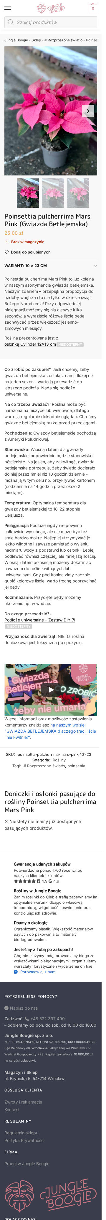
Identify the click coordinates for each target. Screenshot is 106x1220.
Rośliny (59, 760)
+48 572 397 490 (47, 1018)
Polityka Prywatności (24, 1140)
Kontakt (11, 1109)
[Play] (51, 690)
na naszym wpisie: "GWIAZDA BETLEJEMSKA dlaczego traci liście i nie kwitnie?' (50, 731)
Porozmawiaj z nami (37, 971)
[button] (92, 8)
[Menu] (13, 8)
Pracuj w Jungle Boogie (26, 1163)
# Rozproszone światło (63, 40)
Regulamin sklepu (21, 1132)
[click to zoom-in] (53, 110)
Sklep (36, 40)
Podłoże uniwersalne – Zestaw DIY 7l (39, 619)
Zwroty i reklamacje (23, 1101)
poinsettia (76, 765)
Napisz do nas (24, 1008)
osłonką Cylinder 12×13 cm (30, 344)
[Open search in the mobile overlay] (50, 22)
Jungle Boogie (16, 40)
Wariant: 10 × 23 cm (25, 265)
